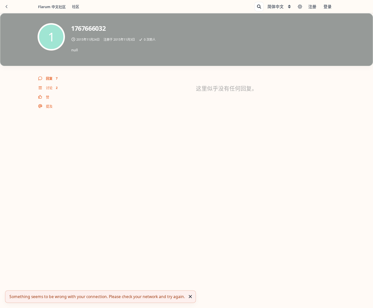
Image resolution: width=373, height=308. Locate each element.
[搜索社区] (259, 6)
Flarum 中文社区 (52, 6)
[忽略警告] (190, 296)
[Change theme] (299, 6)
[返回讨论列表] (6, 6)
